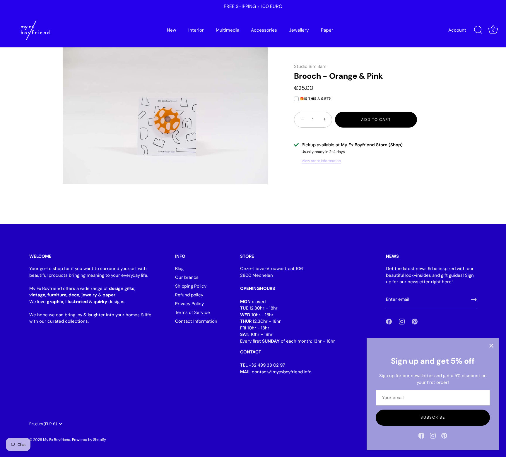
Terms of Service (192, 312)
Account (457, 30)
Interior (196, 30)
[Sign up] (474, 300)
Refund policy (189, 295)
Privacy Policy (189, 304)
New (171, 30)
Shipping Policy (190, 286)
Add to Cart (376, 119)
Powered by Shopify (89, 439)
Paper (327, 30)
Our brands (187, 277)
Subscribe (432, 417)
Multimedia (227, 30)
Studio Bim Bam (310, 66)
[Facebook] (421, 435)
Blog (179, 269)
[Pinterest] (444, 435)
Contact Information (196, 321)
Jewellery (299, 30)
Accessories (264, 30)
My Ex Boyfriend (56, 439)
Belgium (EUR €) (43, 424)
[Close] (491, 345)
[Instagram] (433, 435)
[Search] (478, 30)
